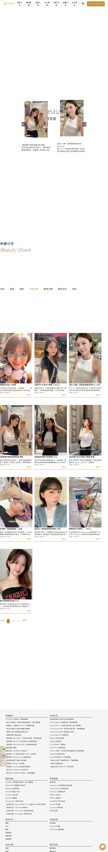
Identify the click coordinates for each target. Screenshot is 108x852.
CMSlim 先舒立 (55, 795)
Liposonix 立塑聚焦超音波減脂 (61, 785)
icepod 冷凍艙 (55, 804)
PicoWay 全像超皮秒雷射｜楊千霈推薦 (19, 782)
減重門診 (53, 782)
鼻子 (7, 826)
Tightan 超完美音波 (57, 754)
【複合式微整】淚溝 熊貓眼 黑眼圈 (17, 729)
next (24, 620)
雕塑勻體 (48, 288)
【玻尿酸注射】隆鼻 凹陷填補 (15, 760)
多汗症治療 (54, 811)
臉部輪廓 (8, 832)
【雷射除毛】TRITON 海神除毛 (16, 807)
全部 (2, 288)
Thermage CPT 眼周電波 (59, 735)
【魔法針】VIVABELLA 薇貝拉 (16, 751)
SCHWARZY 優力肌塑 (57, 801)
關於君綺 (56, 3)
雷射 (22, 288)
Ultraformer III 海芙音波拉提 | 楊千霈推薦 (65, 725)
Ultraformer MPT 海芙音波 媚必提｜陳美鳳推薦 (67, 729)
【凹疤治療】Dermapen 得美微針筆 (18, 814)
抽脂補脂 (8, 836)
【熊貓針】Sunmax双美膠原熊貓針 (18, 766)
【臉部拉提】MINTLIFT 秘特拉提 (62, 766)
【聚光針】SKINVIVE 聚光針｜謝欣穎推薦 (20, 773)
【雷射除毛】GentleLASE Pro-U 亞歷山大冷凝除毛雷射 (25, 804)
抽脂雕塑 (8, 839)
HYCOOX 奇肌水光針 (12, 792)
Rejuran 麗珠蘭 (11, 798)
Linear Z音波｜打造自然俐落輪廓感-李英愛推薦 (67, 751)
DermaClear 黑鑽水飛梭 (14, 801)
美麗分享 (65, 3)
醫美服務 (28, 3)
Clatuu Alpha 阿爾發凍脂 (59, 788)
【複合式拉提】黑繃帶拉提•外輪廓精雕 (64, 760)
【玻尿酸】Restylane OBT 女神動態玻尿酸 (21, 744)
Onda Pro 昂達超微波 (57, 748)
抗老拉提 (34, 288)
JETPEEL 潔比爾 (11, 795)
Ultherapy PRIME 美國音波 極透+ (62, 732)
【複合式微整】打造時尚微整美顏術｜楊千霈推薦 (22, 722)
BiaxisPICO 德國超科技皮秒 (15, 785)
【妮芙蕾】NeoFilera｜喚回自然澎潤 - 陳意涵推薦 (23, 738)
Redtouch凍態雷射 (12, 788)
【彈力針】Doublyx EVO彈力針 (16, 770)
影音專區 (74, 3)
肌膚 (7, 848)
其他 (74, 288)
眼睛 (7, 823)
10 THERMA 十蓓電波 (58, 744)
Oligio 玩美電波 (55, 741)
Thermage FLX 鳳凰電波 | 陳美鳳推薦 (64, 722)
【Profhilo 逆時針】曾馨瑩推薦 (16, 719)
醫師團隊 (53, 848)
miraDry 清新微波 (56, 807)
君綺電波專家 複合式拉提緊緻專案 (62, 719)
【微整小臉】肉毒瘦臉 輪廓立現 (16, 732)
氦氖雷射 (53, 823)
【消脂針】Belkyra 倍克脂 (15, 763)
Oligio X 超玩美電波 (57, 738)
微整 (12, 288)
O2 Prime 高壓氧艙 (57, 829)
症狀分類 (37, 3)
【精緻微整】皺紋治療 (13, 735)
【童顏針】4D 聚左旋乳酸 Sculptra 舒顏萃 (20, 754)
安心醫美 (47, 3)
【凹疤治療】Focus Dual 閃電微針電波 (19, 811)
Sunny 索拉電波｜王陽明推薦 (60, 757)
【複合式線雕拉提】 (57, 763)
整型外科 (62, 288)
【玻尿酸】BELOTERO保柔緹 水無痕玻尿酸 (21, 741)
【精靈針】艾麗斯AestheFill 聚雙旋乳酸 (19, 725)
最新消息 (19, 3)
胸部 (7, 829)
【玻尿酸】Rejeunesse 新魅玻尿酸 (18, 757)
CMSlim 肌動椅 (55, 798)
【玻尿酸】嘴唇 (10, 748)
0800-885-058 (98, 3)
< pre (2, 620)
